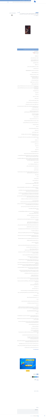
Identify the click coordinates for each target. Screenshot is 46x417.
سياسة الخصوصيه (23, 0)
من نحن (26, 0)
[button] (36, 377)
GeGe (36, 15)
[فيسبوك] (12, 15)
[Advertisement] (23, 8)
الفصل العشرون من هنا (35, 349)
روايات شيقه (37, 12)
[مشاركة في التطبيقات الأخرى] (31, 377)
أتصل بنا (20, 0)
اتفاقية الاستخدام (29, 0)
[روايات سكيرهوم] (35, 2)
